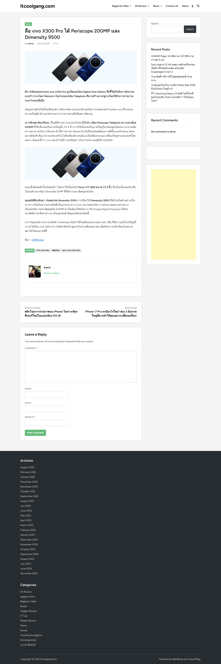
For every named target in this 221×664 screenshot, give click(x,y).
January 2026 (27, 477)
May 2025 (25, 515)
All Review (141, 6)
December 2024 (29, 539)
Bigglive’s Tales (120, 6)
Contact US (172, 6)
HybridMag (194, 659)
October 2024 (27, 549)
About (185, 6)
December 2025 (29, 481)
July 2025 (25, 505)
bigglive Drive (27, 596)
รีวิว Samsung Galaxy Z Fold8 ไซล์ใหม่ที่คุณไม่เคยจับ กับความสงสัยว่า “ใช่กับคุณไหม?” (172, 97)
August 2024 (27, 558)
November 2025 (29, 486)
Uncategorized (28, 640)
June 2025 (26, 510)
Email (28, 403)
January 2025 (27, 534)
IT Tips (23, 615)
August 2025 (27, 501)
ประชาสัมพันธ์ (27, 644)
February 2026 (28, 472)
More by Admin (51, 273)
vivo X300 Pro (42, 250)
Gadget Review (28, 611)
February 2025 (28, 530)
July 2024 (25, 563)
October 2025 (27, 491)
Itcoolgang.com (37, 6)
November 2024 (29, 544)
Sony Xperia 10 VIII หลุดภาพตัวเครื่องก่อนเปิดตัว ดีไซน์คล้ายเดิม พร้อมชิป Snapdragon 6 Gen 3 (173, 68)
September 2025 (29, 496)
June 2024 (26, 568)
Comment (32, 348)
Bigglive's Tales (28, 601)
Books (23, 606)
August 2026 (27, 467)
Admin (31, 43)
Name (28, 389)
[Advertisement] (173, 214)
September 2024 (29, 554)
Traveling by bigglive (31, 635)
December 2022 (29, 573)
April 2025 (25, 520)
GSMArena (37, 239)
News (156, 6)
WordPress (177, 659)
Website (30, 417)
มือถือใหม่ (56, 250)
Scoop (23, 630)
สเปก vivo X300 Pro (71, 250)
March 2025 (26, 525)
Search (155, 23)
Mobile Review (28, 620)
